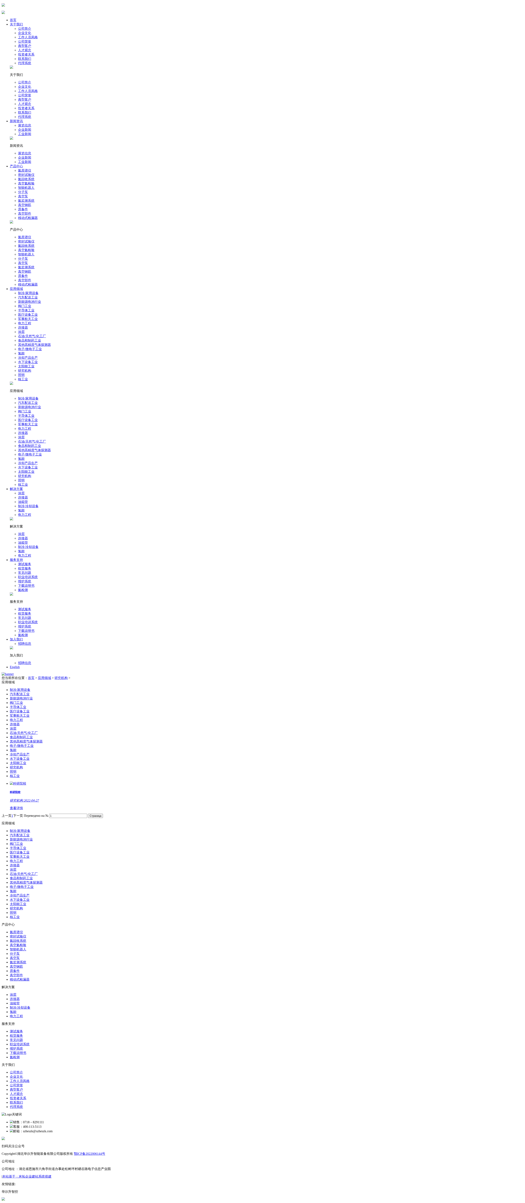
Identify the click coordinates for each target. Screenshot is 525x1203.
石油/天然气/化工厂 (32, 336)
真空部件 (24, 213)
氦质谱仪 (24, 170)
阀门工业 (24, 306)
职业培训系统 (28, 577)
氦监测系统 (26, 200)
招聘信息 (24, 643)
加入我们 (16, 639)
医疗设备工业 (28, 314)
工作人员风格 (28, 37)
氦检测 (23, 590)
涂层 (21, 332)
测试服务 (24, 564)
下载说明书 (26, 585)
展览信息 (24, 125)
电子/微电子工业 (30, 349)
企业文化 (24, 33)
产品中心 (16, 166)
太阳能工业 (26, 366)
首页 (13, 20)
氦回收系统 (26, 179)
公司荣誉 (24, 41)
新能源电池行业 (29, 301)
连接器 (23, 327)
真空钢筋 (24, 205)
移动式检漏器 (28, 218)
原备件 (23, 209)
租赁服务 (24, 568)
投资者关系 (26, 54)
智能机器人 (26, 187)
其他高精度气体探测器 (34, 344)
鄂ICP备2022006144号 (89, 1153)
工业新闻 (24, 134)
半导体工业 (26, 310)
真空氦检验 (26, 183)
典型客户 (24, 46)
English (15, 667)
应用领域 (16, 288)
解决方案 (16, 489)
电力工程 (24, 323)
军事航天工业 (28, 319)
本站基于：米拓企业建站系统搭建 (26, 1176)
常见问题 (24, 572)
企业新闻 (24, 129)
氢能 (21, 353)
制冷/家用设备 (28, 293)
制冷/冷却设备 (28, 506)
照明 (21, 375)
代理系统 (24, 63)
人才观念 (24, 50)
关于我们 (16, 24)
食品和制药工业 (29, 340)
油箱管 (23, 502)
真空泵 (23, 196)
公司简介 (24, 28)
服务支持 (16, 560)
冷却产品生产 (28, 357)
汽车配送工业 (28, 297)
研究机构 (24, 370)
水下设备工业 (28, 362)
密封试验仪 (26, 175)
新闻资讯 (16, 121)
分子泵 (23, 192)
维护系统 (24, 581)
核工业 (23, 379)
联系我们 (24, 58)
